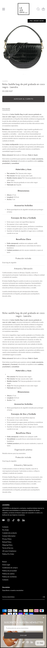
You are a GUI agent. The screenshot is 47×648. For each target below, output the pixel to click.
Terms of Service (7, 548)
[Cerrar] (43, 617)
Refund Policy (6, 542)
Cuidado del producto (9, 533)
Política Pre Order (8, 554)
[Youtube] (15, 642)
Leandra (5, 81)
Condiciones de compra (10, 568)
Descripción (6, 109)
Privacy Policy (7, 539)
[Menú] (3, 9)
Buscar (4, 562)
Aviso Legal (6, 565)
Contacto (5, 527)
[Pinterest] (27, 642)
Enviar (23, 635)
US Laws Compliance (9, 551)
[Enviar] (43, 597)
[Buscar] (38, 9)
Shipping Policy (7, 545)
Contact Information (8, 536)
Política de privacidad (9, 571)
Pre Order (5, 530)
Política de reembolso (9, 577)
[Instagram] (19, 642)
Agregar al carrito (23, 99)
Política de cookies (8, 574)
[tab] (7, 109)
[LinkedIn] (32, 642)
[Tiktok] (23, 642)
